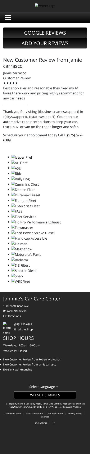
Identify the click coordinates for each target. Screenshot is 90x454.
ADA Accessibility (34, 413)
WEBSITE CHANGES (45, 395)
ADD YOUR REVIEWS (45, 43)
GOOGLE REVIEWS (45, 32)
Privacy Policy (74, 413)
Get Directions (12, 316)
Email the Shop (23, 329)
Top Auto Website (72, 406)
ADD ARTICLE (41, 423)
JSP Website (54, 406)
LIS (54, 423)
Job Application (55, 413)
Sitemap (45, 416)
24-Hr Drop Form (12, 413)
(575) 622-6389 (23, 324)
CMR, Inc (41, 406)
